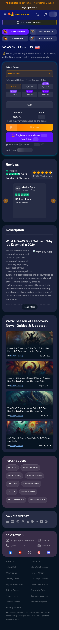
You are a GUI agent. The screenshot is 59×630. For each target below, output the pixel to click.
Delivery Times (12, 578)
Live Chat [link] (47, 540)
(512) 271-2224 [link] (18, 545)
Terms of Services (39, 596)
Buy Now (35, 127)
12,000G (13, 94)
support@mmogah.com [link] (22, 540)
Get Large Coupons (40, 578)
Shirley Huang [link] (16, 356)
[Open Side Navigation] (5, 14)
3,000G (29, 87)
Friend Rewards (13, 601)
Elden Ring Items (31, 483)
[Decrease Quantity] (9, 105)
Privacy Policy (12, 596)
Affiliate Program (39, 601)
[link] (11, 14)
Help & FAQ (11, 567)
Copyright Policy (39, 590)
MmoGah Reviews (39, 567)
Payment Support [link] (17, 516)
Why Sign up (11, 573)
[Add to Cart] (11, 127)
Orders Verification (40, 584)
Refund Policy (12, 590)
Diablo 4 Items (28, 491)
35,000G (45, 94)
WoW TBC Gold (30, 467)
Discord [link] (46, 545)
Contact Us (36, 561)
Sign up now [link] (28, 7)
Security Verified (13, 607)
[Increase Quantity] (49, 105)
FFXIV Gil (12, 467)
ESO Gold (12, 483)
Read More (29, 306)
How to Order (37, 573)
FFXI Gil (11, 491)
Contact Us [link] (13, 535)
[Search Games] (37, 14)
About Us (10, 561)
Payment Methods (14, 584)
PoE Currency (14, 475)
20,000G (29, 94)
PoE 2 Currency (34, 475)
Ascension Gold (37, 500)
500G (13, 87)
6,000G (45, 87)
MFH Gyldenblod (16, 500)
